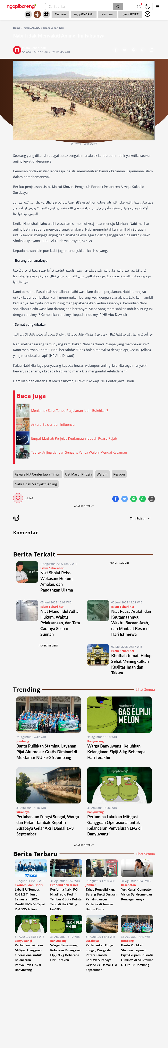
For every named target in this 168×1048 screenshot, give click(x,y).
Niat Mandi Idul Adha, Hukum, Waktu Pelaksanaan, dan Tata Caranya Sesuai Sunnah (60, 623)
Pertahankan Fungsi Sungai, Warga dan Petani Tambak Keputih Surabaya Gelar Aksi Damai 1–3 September (101, 958)
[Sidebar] (157, 6)
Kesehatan (128, 885)
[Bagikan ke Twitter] (125, 50)
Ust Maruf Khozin (78, 474)
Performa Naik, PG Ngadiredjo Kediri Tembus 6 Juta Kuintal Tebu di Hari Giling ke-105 (66, 899)
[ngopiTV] (139, 6)
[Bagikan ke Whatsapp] (143, 50)
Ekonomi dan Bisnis (29, 885)
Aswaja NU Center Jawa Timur (37, 474)
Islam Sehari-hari (53, 28)
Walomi (102, 474)
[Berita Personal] (37, 14)
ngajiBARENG (32, 28)
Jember (91, 885)
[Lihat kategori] (147, 14)
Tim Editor (138, 518)
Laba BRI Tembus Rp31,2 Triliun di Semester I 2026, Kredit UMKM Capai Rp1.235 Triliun (30, 899)
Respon (119, 474)
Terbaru (60, 14)
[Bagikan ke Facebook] (116, 50)
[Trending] (28, 14)
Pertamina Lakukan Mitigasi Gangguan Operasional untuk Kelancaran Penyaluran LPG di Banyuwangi (29, 958)
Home (16, 28)
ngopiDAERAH (83, 14)
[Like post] (18, 498)
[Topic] (46, 14)
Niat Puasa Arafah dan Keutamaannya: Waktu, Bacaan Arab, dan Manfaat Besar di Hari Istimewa (131, 623)
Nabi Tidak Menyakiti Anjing (36, 484)
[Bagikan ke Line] (134, 50)
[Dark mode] (147, 6)
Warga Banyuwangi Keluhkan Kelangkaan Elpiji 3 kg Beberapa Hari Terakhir (116, 752)
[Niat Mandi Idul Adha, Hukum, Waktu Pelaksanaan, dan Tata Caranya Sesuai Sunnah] (27, 618)
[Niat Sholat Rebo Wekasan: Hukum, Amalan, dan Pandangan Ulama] (27, 577)
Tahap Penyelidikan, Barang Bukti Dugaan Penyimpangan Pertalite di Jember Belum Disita (101, 899)
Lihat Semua (145, 689)
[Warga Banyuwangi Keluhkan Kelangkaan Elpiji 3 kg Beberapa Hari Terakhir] (119, 714)
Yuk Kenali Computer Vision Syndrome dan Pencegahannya (136, 894)
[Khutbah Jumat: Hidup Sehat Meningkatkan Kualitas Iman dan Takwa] (98, 660)
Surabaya (23, 812)
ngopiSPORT (130, 14)
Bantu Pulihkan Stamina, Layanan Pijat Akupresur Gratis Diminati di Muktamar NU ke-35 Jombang (46, 752)
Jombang (22, 741)
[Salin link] (151, 50)
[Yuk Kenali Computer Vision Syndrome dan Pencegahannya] (137, 868)
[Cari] (118, 6)
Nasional (107, 14)
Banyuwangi (95, 741)
